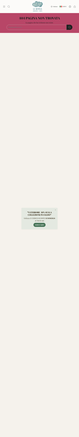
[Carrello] (74, 6)
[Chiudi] (55, 210)
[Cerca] (69, 27)
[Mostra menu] (4, 6)
